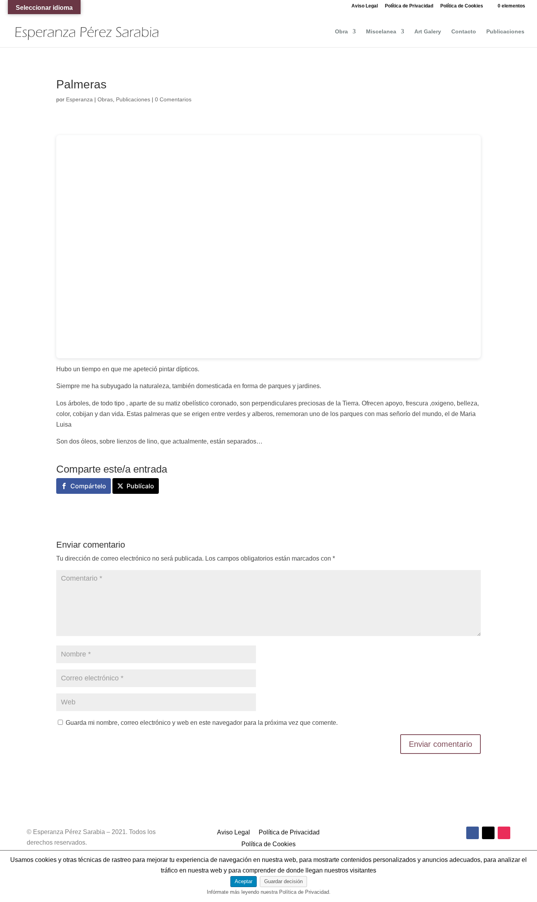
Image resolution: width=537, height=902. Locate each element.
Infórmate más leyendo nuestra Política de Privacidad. (269, 892)
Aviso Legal (364, 6)
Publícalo (140, 486)
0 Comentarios (173, 99)
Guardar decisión (283, 881)
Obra (341, 32)
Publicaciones (505, 32)
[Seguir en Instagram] (504, 833)
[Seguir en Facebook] (472, 833)
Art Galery (427, 32)
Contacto (463, 32)
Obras (105, 99)
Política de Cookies (461, 6)
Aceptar (243, 881)
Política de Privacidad (409, 6)
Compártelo (88, 486)
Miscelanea (381, 32)
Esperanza (79, 99)
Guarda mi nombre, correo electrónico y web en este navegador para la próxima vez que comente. (202, 722)
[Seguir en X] (488, 833)
